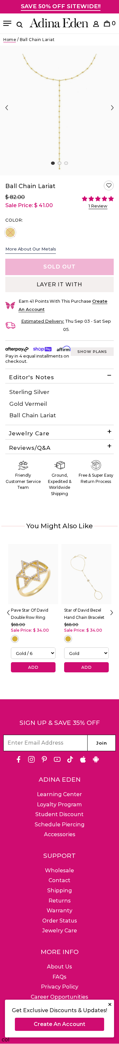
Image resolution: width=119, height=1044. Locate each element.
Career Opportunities (59, 997)
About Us (59, 967)
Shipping (59, 890)
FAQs (59, 977)
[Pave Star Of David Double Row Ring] (33, 574)
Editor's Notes (31, 377)
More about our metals (30, 248)
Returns (60, 901)
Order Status (59, 921)
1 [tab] (53, 163)
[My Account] (96, 25)
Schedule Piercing (60, 824)
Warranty (59, 910)
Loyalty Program (59, 804)
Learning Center (59, 794)
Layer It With (59, 284)
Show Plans (92, 351)
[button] (109, 185)
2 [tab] (59, 163)
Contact (59, 880)
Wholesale (59, 870)
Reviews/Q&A (30, 448)
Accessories (59, 834)
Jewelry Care (29, 433)
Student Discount (59, 814)
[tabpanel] (59, 110)
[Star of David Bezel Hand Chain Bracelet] (86, 574)
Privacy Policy (59, 987)
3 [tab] (66, 163)
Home (9, 39)
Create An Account (59, 1024)
